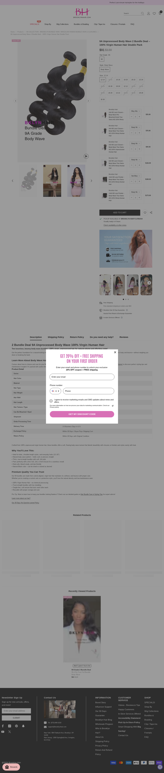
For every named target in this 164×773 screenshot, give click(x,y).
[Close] (115, 352)
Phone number (56, 385)
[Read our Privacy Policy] (112, 405)
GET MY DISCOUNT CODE (82, 414)
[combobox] (55, 391)
